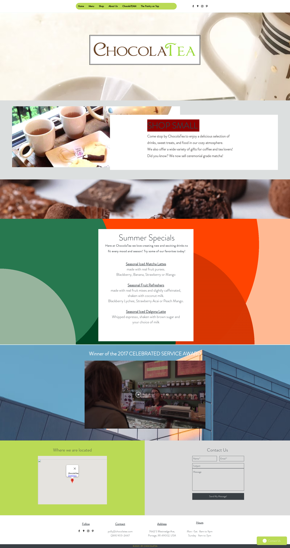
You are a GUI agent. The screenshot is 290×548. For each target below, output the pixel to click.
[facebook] (193, 6)
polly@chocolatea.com (120, 531)
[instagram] (202, 6)
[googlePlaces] (197, 6)
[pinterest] (206, 6)
